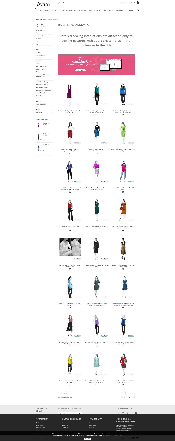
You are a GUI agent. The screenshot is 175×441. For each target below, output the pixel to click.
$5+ (90, 10)
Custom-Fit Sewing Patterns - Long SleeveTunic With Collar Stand (123, 111)
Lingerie (38, 52)
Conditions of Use (40, 427)
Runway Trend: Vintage (42, 93)
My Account (92, 422)
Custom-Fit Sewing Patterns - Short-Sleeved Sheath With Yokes (96, 304)
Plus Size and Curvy (41, 66)
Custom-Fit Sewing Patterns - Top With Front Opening (123, 265)
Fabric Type (39, 112)
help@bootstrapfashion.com (124, 430)
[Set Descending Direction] (72, 393)
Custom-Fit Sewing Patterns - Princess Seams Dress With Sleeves (96, 381)
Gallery (97, 10)
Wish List (91, 427)
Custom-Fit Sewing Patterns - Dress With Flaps (123, 150)
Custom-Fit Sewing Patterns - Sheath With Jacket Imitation (123, 227)
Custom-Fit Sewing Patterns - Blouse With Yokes (69, 381)
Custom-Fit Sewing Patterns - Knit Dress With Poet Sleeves (123, 381)
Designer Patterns (68, 10)
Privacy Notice (39, 425)
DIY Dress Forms (43, 10)
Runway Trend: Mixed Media (43, 90)
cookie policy (118, 435)
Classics (38, 72)
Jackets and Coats (40, 55)
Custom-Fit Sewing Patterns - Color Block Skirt (96, 265)
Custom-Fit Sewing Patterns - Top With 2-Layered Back (70, 304)
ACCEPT (87, 438)
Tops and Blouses (40, 58)
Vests (37, 98)
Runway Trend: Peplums (42, 84)
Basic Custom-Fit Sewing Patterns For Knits (42, 75)
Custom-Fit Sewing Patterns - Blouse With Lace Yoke (69, 265)
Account (124, 3)
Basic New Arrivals (41, 69)
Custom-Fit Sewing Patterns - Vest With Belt (96, 342)
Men (37, 106)
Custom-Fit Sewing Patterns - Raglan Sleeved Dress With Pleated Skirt (123, 304)
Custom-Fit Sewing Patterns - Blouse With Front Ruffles (69, 227)
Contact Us (65, 427)
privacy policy (108, 435)
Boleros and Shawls (41, 104)
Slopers (55, 10)
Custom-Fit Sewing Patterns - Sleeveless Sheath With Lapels (70, 111)
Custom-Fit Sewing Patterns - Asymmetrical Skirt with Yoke (96, 150)
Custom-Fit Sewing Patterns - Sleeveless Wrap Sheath (96, 227)
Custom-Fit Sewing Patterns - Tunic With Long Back (123, 188)
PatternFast (62, 3)
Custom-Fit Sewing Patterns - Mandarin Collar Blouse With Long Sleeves (70, 188)
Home (37, 19)
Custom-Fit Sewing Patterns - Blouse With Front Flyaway (123, 342)
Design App (65, 425)
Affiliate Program (116, 10)
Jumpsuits (38, 61)
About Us (38, 422)
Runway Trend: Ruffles (42, 87)
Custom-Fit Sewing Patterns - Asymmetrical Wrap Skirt (69, 150)
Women (45, 19)
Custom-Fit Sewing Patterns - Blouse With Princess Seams (96, 188)
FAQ (105, 10)
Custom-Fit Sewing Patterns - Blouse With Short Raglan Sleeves (96, 111)
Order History (92, 425)
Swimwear (82, 10)
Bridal (37, 49)
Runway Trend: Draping (42, 82)
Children (38, 109)
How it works (65, 422)
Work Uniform (39, 95)
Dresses (38, 47)
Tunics (37, 63)
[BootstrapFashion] (42, 5)
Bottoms (38, 79)
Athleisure (38, 101)
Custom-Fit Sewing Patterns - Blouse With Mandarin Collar (69, 342)
